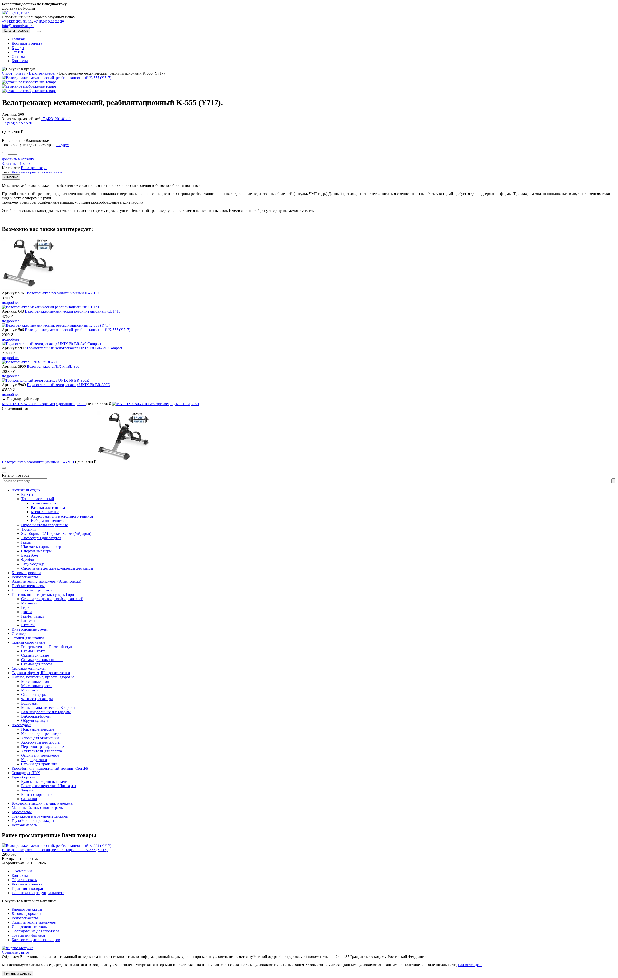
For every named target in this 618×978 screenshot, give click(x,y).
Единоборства (23, 777)
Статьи (17, 52)
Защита (27, 790)
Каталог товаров (16, 30)
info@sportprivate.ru (18, 26)
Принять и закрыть (17, 973)
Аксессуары (21, 725)
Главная (18, 39)
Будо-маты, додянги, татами (44, 781)
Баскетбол (29, 555)
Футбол (27, 560)
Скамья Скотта (33, 651)
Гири (25, 607)
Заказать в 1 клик (16, 163)
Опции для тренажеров (40, 755)
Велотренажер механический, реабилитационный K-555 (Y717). (78, 330)
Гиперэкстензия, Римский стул (46, 647)
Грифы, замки (32, 616)
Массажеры (30, 690)
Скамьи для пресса (36, 664)
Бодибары (29, 703)
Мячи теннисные (45, 512)
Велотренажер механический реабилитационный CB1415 (72, 311)
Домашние (20, 172)
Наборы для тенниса (48, 520)
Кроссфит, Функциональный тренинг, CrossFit (50, 768)
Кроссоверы (22, 812)
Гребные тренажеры (28, 586)
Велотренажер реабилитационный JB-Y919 (63, 293)
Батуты (27, 494)
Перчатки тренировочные (42, 747)
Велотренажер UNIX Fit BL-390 (53, 366)
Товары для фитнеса (28, 935)
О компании (22, 871)
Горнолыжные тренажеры (33, 590)
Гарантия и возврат (27, 888)
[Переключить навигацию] (39, 31)
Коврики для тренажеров (42, 734)
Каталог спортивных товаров (36, 940)
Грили (26, 542)
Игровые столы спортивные (44, 525)
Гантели (28, 620)
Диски (26, 612)
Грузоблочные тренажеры (33, 821)
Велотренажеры (34, 168)
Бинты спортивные (37, 794)
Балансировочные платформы (46, 712)
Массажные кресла (36, 686)
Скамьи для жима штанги (42, 660)
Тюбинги (28, 529)
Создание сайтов (16, 952)
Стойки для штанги (28, 638)
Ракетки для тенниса (48, 507)
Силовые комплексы (29, 668)
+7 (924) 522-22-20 (49, 21)
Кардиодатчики (34, 760)
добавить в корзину (18, 159)
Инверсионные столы (30, 629)
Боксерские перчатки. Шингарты (48, 786)
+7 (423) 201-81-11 (17, 21)
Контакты (20, 61)
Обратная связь (24, 880)
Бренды (18, 48)
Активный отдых (26, 490)
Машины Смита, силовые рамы (38, 807)
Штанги (28, 625)
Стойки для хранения (39, 764)
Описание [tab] (11, 177)
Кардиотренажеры (27, 909)
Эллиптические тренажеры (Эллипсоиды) (46, 581)
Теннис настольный (37, 499)
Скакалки (29, 799)
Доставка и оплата (27, 43)
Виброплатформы (36, 716)
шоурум (62, 145)
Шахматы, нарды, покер (41, 547)
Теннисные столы (45, 503)
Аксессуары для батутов (41, 538)
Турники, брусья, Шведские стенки (41, 673)
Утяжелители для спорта (41, 751)
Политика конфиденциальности (38, 893)
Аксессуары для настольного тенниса (62, 516)
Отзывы (18, 56)
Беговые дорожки (26, 573)
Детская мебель (24, 825)
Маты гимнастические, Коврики (48, 707)
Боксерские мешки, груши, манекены (42, 803)
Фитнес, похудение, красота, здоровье (43, 677)
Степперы (20, 634)
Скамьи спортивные (28, 642)
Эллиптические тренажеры (34, 922)
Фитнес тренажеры (37, 699)
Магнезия (29, 603)
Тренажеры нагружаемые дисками (40, 816)
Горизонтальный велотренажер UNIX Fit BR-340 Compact (74, 348)
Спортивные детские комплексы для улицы (57, 568)
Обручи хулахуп (34, 721)
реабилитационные (46, 172)
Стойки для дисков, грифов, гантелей (52, 599)
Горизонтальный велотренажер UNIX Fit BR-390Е (68, 385)
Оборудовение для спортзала (35, 931)
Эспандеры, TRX (26, 773)
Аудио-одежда (33, 564)
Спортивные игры (36, 551)
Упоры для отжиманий (40, 738)
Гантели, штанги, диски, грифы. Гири (43, 594)
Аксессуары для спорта (40, 742)
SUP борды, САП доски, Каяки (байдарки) (56, 534)
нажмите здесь (470, 965)
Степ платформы (35, 694)
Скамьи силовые (35, 655)
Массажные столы (36, 681)
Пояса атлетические (37, 729)
